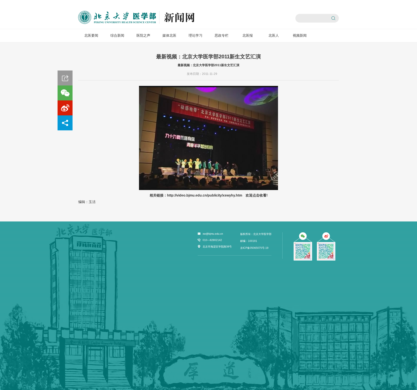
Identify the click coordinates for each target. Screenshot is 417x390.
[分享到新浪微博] (65, 107)
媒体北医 (169, 35)
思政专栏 (221, 35)
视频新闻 (300, 35)
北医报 (247, 35)
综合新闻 (117, 35)
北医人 (273, 35)
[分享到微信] (65, 92)
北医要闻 (91, 35)
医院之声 (143, 35)
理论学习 (195, 35)
